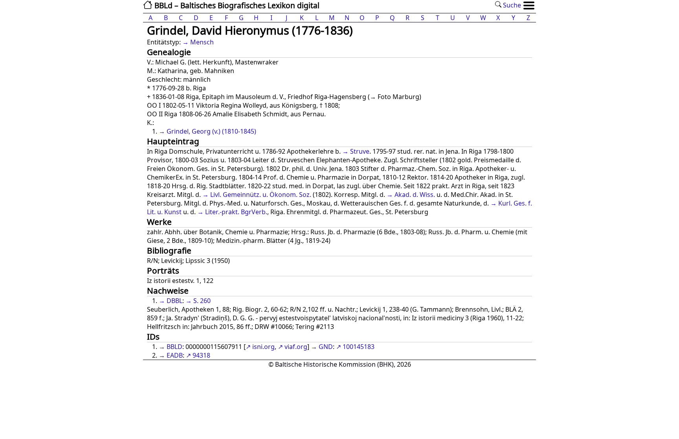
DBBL (174, 300)
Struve (359, 151)
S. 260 (202, 300)
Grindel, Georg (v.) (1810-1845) (211, 131)
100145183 (358, 346)
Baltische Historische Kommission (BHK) (334, 364)
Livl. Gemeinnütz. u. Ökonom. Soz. (260, 194)
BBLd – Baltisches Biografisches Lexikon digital (235, 5)
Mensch (202, 42)
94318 (201, 355)
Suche (511, 5)
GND (326, 346)
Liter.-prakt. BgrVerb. (236, 212)
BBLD (174, 346)
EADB (175, 355)
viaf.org (295, 346)
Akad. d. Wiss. (415, 194)
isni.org (263, 346)
